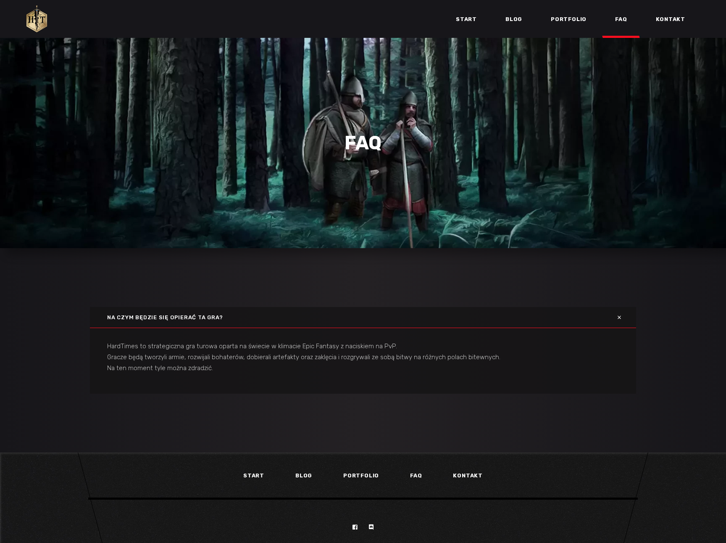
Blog (303, 475)
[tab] (363, 317)
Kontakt (467, 475)
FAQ (416, 475)
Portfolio (361, 475)
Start (253, 475)
